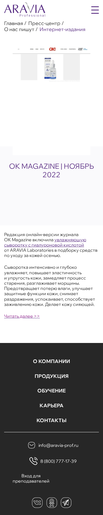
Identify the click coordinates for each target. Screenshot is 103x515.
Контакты (51, 420)
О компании (51, 361)
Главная (13, 23)
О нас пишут (19, 29)
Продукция (52, 376)
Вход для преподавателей (31, 478)
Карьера (51, 406)
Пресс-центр (44, 23)
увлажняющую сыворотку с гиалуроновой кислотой (45, 242)
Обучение (51, 391)
